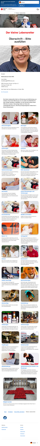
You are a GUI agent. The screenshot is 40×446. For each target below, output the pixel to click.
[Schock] (10, 251)
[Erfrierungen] (10, 141)
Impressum (22, 433)
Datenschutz (22, 431)
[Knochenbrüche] (10, 207)
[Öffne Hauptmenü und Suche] (38, 9)
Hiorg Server (22, 435)
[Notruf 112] (10, 228)
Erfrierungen (5, 148)
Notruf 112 (4, 236)
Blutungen (23, 125)
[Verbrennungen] (29, 317)
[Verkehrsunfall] (29, 337)
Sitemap (21, 429)
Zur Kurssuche (4, 92)
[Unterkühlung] (29, 295)
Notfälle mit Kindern (26, 214)
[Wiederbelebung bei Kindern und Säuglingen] (29, 359)
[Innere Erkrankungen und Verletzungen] (29, 184)
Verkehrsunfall (24, 345)
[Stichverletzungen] (29, 273)
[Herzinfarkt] (10, 184)
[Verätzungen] (10, 317)
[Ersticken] (29, 141)
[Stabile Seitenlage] (10, 273)
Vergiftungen (5, 345)
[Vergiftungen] (10, 337)
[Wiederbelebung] (10, 359)
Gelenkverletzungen (7, 170)
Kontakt (21, 427)
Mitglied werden (7, 402)
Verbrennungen (25, 324)
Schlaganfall (24, 236)
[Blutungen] (29, 118)
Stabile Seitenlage (6, 280)
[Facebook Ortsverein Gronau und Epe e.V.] (5, 417)
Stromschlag (5, 303)
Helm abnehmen (25, 170)
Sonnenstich (24, 259)
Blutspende (4, 429)
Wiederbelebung (6, 366)
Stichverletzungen (25, 280)
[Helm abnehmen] (29, 162)
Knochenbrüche (6, 214)
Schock (4, 259)
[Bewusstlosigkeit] (10, 118)
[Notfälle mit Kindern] (29, 207)
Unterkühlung (24, 303)
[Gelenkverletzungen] (10, 162)
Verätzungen (5, 324)
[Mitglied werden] (20, 389)
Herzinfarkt (4, 191)
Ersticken (23, 148)
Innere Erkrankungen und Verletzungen (27, 192)
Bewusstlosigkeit (6, 125)
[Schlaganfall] (29, 228)
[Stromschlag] (10, 295)
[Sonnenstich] (29, 251)
